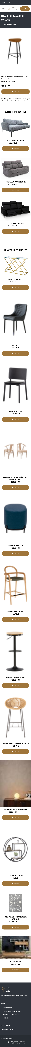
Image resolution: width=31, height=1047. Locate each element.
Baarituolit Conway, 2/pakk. (15, 677)
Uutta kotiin (8, 1008)
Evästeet (22, 1042)
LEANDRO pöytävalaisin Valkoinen (15, 809)
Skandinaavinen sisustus (12, 1014)
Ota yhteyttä (14, 1042)
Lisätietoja (15, 91)
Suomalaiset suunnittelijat (12, 1011)
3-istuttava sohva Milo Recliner (15, 182)
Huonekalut (7, 24)
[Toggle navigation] (3, 8)
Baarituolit (20, 76)
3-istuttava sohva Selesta (15, 223)
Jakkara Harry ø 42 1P (15, 545)
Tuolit (14, 24)
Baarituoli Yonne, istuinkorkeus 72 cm (15, 743)
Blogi (6, 1018)
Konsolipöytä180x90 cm (15, 279)
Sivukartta (22, 1044)
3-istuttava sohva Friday (15, 140)
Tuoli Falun (15, 345)
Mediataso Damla (15, 962)
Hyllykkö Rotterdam (16, 875)
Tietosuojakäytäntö (12, 1044)
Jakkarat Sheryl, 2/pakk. (15, 611)
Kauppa (24, 9)
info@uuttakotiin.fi (6, 2)
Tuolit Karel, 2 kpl (15, 411)
